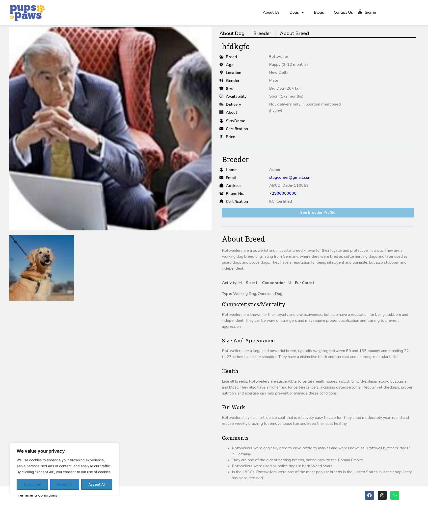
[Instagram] (382, 495)
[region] (64, 469)
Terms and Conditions (37, 495)
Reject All (64, 484)
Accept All (96, 484)
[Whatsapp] (394, 495)
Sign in (370, 12)
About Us (271, 12)
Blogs (319, 12)
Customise (32, 484)
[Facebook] (369, 495)
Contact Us (343, 12)
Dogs (294, 12)
